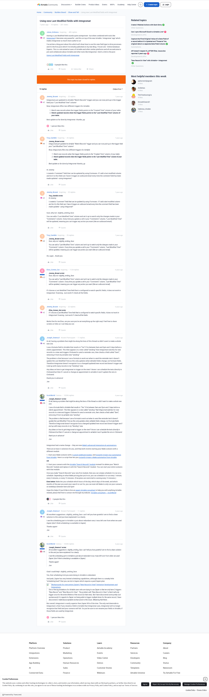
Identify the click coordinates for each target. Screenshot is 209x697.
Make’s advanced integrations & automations (99, 445)
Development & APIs (138, 35)
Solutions (67, 643)
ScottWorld (51, 395)
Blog (165, 658)
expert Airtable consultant (85, 490)
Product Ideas (94, 4)
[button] (151, 4)
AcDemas (141, 88)
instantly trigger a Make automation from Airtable (98, 457)
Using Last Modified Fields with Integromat (63, 55)
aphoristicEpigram (145, 81)
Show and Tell (73, 12)
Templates (134, 668)
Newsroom (167, 668)
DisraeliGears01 (144, 102)
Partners (134, 648)
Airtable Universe (137, 672)
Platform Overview (37, 648)
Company (167, 643)
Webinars (101, 672)
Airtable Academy (104, 648)
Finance (66, 672)
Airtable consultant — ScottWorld (103, 493)
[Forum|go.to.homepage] (47, 4)
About (165, 648)
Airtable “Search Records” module (82, 464)
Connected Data (36, 672)
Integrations (34, 653)
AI (30, 668)
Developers (135, 658)
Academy (120, 4)
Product (66, 648)
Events (104, 4)
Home (39, 12)
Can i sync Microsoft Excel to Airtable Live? (147, 32)
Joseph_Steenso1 (53, 337)
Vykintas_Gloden (144, 109)
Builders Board (60, 12)
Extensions (33, 658)
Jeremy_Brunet (52, 96)
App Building (34, 663)
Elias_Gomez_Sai (53, 269)
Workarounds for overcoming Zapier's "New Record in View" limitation (77, 584)
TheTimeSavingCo (145, 95)
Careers (166, 653)
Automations (136, 47)
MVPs (112, 4)
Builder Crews (80, 4)
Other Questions (137, 28)
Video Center (102, 658)
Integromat (51, 38)
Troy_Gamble (52, 138)
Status (166, 663)
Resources (134, 643)
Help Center (131, 4)
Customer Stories (104, 668)
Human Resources (71, 663)
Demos (100, 663)
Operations (67, 658)
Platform (33, 643)
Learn (99, 643)
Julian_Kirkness (53, 32)
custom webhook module (82, 455)
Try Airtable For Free (171, 672)
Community (48, 12)
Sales (65, 668)
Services (134, 653)
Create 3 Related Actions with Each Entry (146, 25)
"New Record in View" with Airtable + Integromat (149, 60)
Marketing (67, 653)
